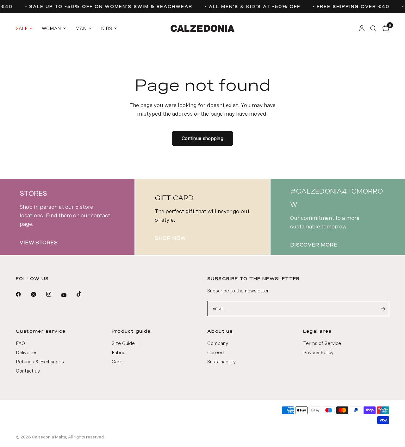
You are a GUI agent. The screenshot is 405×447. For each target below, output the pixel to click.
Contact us (28, 371)
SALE (22, 28)
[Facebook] (23, 294)
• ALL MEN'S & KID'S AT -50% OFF (251, 6)
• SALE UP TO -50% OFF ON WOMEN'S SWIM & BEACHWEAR (107, 6)
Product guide (131, 331)
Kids (106, 28)
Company (217, 343)
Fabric (118, 352)
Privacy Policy (318, 352)
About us (220, 331)
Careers (216, 352)
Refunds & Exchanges (40, 362)
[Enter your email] (383, 308)
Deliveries (27, 352)
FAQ (20, 343)
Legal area (317, 331)
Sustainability (221, 362)
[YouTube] (68, 295)
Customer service (40, 331)
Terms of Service (322, 343)
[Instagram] (53, 294)
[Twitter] (38, 294)
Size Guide (123, 343)
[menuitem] (26, 28)
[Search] (373, 28)
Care (117, 362)
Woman (51, 28)
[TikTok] (83, 294)
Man (81, 28)
